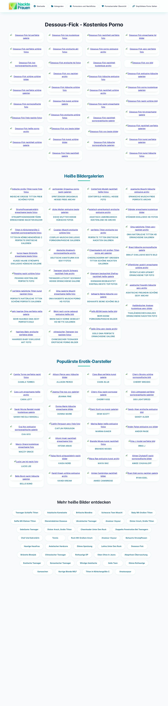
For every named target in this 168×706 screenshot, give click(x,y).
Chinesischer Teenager (55, 555)
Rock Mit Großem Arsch (81, 538)
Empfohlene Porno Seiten (146, 6)
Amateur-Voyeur (113, 521)
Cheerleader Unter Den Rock (93, 529)
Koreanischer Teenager (60, 563)
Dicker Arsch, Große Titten (142, 521)
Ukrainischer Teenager (86, 521)
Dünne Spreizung (84, 546)
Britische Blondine (84, 512)
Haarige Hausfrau (32, 546)
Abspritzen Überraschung (136, 555)
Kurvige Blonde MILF (68, 571)
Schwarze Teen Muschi (111, 512)
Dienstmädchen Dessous (56, 521)
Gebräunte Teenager (29, 529)
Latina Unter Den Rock (111, 546)
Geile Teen (113, 563)
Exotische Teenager (32, 563)
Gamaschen (42, 571)
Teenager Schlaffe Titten (27, 512)
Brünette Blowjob (28, 555)
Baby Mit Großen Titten (142, 512)
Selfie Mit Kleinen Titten (25, 521)
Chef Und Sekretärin (30, 538)
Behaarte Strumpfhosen (136, 538)
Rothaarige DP (81, 555)
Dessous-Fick (137, 546)
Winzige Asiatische (88, 563)
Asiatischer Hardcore (58, 546)
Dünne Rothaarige (137, 563)
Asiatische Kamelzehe (57, 512)
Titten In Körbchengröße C (97, 571)
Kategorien (58, 6)
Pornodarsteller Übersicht (115, 6)
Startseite (41, 6)
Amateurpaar (125, 571)
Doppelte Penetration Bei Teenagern (131, 529)
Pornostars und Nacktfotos (84, 6)
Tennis (55, 538)
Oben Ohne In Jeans (106, 555)
